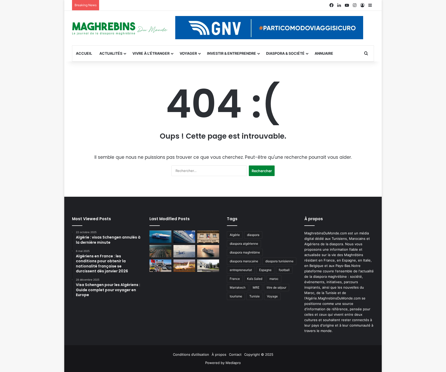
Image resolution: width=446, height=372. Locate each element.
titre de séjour (276, 287)
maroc (273, 279)
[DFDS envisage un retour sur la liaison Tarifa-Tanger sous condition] (160, 237)
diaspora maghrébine (245, 252)
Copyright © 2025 (258, 354)
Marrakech (237, 287)
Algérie (235, 235)
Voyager (188, 53)
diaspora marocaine (244, 261)
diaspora (253, 235)
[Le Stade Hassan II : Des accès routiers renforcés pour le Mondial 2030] (160, 251)
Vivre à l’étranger (151, 53)
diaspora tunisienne (279, 261)
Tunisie (254, 296)
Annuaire (324, 53)
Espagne (265, 270)
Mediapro (233, 363)
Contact (235, 354)
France (235, 279)
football (284, 270)
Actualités (110, 53)
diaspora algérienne (244, 244)
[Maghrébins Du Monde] (120, 28)
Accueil (84, 53)
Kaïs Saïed (254, 279)
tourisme (236, 296)
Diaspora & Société (285, 53)
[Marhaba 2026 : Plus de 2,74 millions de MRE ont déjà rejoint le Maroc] (160, 265)
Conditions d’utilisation (191, 354)
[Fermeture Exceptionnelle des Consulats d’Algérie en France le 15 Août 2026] (208, 265)
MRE (256, 287)
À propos (219, 354)
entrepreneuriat (241, 270)
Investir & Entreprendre (231, 53)
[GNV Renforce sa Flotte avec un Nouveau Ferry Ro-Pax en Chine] (208, 251)
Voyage (272, 296)
